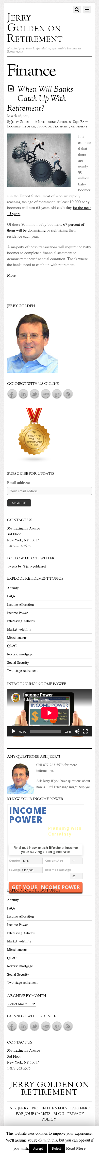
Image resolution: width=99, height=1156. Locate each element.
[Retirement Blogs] (34, 461)
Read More (76, 1148)
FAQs (11, 596)
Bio (35, 1108)
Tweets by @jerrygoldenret (26, 566)
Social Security (18, 662)
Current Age (54, 860)
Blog (59, 1114)
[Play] (13, 731)
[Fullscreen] (85, 731)
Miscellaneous (17, 637)
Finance (28, 126)
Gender (14, 860)
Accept (38, 1148)
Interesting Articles (54, 122)
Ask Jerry (19, 1108)
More (11, 275)
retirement (79, 126)
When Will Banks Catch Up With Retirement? (40, 99)
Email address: (18, 482)
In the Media (54, 1108)
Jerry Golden (21, 122)
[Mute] (77, 731)
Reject (56, 1148)
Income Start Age (58, 869)
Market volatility (19, 629)
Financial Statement (53, 126)
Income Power (17, 612)
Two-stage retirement (22, 670)
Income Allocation (20, 604)
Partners (80, 1108)
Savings (15, 869)
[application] (49, 713)
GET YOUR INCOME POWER (46, 887)
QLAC (11, 645)
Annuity (13, 587)
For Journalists (33, 1114)
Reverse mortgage (20, 654)
